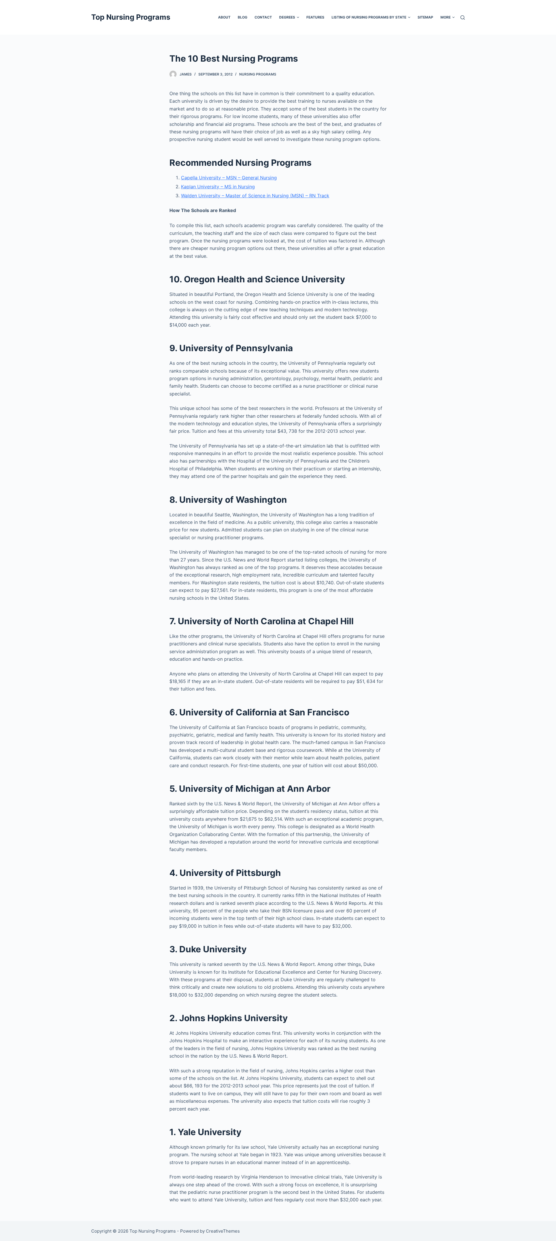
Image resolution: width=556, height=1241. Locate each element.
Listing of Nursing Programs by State (369, 17)
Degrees (287, 17)
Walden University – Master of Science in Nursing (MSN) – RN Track (255, 195)
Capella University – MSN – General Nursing (229, 178)
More (445, 17)
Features (315, 17)
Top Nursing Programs (130, 17)
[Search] (462, 17)
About (224, 17)
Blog (242, 17)
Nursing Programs (257, 74)
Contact (263, 17)
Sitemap (425, 17)
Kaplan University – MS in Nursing (218, 186)
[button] (298, 17)
